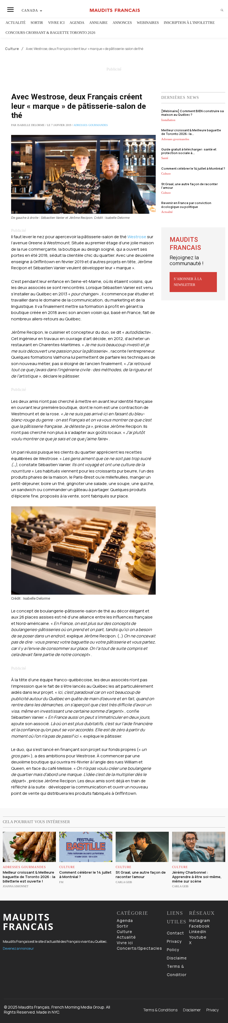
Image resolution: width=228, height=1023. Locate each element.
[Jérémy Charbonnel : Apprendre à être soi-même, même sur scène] (198, 847)
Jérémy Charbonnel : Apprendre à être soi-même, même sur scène (197, 876)
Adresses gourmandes (90, 125)
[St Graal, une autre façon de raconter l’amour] (142, 847)
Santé (164, 158)
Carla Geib (124, 882)
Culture (12, 49)
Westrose (136, 237)
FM (61, 882)
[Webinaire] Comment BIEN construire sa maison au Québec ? (192, 113)
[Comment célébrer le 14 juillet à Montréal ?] (85, 847)
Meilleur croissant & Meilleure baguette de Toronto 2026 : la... (191, 132)
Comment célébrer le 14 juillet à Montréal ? (193, 168)
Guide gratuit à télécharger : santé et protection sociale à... (188, 151)
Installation (168, 120)
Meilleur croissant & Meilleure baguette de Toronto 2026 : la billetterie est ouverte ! (29, 876)
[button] (222, 10)
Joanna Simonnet (15, 886)
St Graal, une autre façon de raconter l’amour (189, 186)
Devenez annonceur (18, 948)
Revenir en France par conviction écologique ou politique (186, 204)
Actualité (167, 211)
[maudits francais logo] (115, 10)
